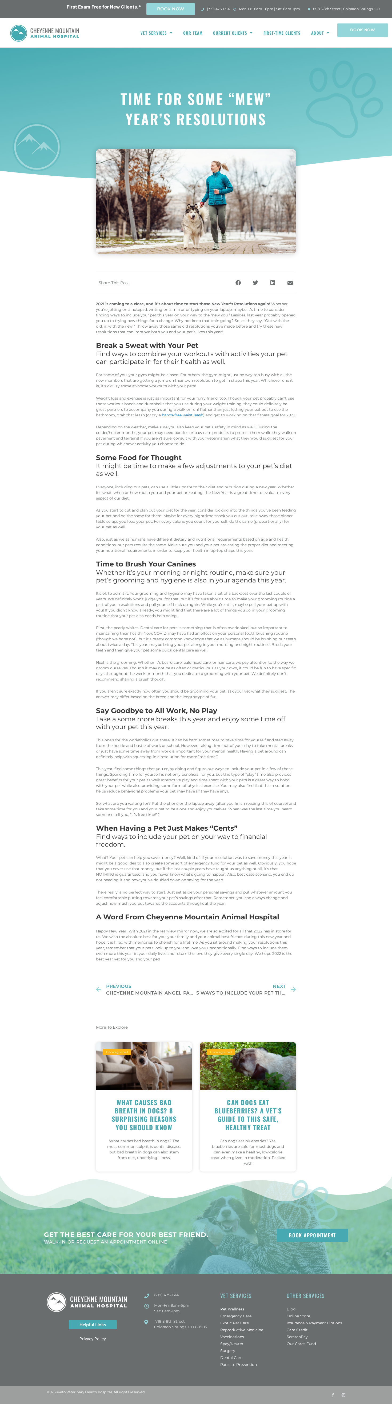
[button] (238, 283)
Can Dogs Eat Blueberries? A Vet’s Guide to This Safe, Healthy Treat (248, 1114)
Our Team (193, 33)
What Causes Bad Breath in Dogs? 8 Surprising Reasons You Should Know (144, 1114)
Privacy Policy (92, 1338)
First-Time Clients (282, 33)
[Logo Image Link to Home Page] (45, 32)
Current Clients (230, 33)
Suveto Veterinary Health (75, 1392)
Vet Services (154, 33)
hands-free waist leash (182, 415)
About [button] (317, 33)
